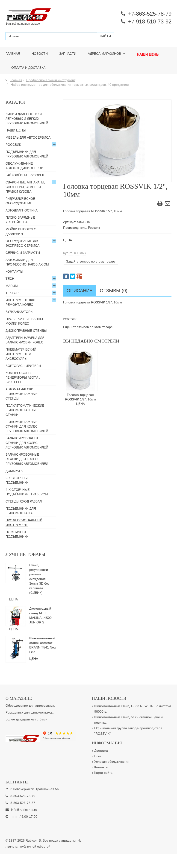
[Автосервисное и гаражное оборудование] (45, 15)
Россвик (13, 144)
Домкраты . (15, 471)
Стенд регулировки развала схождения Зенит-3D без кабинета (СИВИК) (39, 578)
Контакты (14, 271)
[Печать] (159, 204)
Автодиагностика (22, 210)
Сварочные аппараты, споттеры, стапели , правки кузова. (25, 186)
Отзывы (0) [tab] (113, 290)
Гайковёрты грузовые (25, 175)
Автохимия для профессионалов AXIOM (27, 262)
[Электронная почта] (167, 204)
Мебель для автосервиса (28, 137)
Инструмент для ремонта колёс (20, 302)
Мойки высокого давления (21, 231)
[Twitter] (72, 276)
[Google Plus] (79, 276)
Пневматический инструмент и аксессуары (21, 354)
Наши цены (16, 130)
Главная (13, 53)
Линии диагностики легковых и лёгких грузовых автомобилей (27, 118)
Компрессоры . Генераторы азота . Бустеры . (23, 377)
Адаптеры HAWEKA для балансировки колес (25, 340)
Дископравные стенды (26, 330)
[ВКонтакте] (66, 276)
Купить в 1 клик (74, 253)
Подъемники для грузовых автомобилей (27, 154)
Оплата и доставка (28, 67)
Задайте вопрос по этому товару (90, 261)
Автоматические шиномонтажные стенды (22, 393)
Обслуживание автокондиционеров (24, 166)
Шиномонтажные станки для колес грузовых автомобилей (27, 426)
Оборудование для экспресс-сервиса (22, 243)
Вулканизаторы (19, 312)
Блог (97, 756)
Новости (40, 53)
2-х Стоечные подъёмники (18, 480)
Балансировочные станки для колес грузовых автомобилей (27, 459)
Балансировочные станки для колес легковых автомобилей (27, 442)
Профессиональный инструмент (50, 80)
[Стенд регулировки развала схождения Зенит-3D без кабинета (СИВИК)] (16, 572)
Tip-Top (12, 293)
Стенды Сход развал (24, 501)
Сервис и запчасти (23, 252)
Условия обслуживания (111, 761)
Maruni (12, 286)
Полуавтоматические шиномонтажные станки (25, 410)
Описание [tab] (79, 290)
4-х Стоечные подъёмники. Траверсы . (28, 492)
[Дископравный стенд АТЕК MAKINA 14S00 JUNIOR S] (16, 616)
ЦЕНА (67, 240)
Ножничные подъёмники (17, 534)
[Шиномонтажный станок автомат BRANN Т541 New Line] (16, 649)
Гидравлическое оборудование (20, 201)
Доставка (101, 750)
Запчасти (67, 53)
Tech (10, 278)
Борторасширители (23, 366)
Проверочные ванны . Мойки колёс (25, 321)
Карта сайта (103, 772)
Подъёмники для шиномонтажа (21, 511)
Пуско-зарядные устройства (20, 220)
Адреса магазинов (105, 53)
